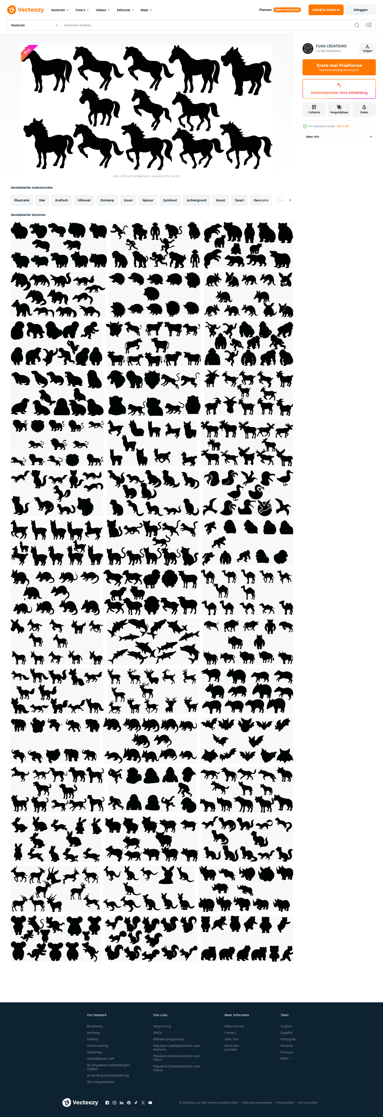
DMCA (157, 1032)
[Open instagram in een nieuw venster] (114, 1102)
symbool (170, 200)
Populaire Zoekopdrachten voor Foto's (176, 1058)
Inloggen (361, 10)
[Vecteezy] (25, 9)
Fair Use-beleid (307, 1102)
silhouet (84, 200)
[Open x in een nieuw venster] (143, 1102)
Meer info (312, 137)
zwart (239, 200)
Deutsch (287, 1045)
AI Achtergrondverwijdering (108, 1075)
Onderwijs (94, 1052)
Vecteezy (93, 1032)
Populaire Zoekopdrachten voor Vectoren (176, 1047)
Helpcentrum (234, 1026)
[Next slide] (286, 200)
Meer (144, 10)
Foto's (80, 10)
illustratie (21, 200)
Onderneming (97, 1045)
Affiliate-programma (168, 1039)
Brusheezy (95, 1026)
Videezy (92, 1039)
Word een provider (231, 1047)
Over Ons (231, 1039)
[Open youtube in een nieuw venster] (150, 1102)
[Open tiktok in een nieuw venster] (136, 1102)
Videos (101, 10)
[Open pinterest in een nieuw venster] (129, 1102)
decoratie (261, 200)
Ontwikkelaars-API (100, 1058)
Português (288, 1039)
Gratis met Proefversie (339, 67)
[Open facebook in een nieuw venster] (107, 1102)
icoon (128, 200)
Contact (230, 1032)
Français (287, 1052)
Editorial (123, 10)
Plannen (265, 10)
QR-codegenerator (101, 1082)
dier (42, 200)
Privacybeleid (285, 1102)
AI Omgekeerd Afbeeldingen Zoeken (108, 1067)
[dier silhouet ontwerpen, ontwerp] (59, 245)
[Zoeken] (357, 25)
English (286, 1026)
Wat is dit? (343, 126)
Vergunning (162, 1026)
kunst (220, 200)
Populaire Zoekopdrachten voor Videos (176, 1068)
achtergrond (196, 200)
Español (286, 1032)
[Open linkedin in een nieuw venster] (121, 1102)
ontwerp (107, 200)
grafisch (61, 200)
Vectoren (58, 10)
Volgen (367, 51)
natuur (147, 200)
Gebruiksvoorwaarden (257, 1102)
